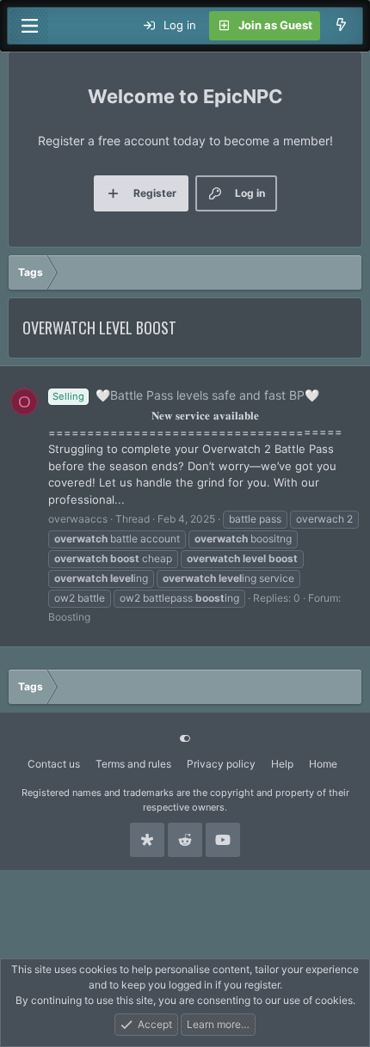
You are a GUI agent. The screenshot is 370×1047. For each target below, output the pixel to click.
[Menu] (29, 25)
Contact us (54, 763)
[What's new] (341, 26)
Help (282, 763)
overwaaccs (78, 518)
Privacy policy (221, 763)
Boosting (69, 616)
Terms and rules (133, 763)
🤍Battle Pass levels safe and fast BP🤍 (185, 395)
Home (323, 763)
